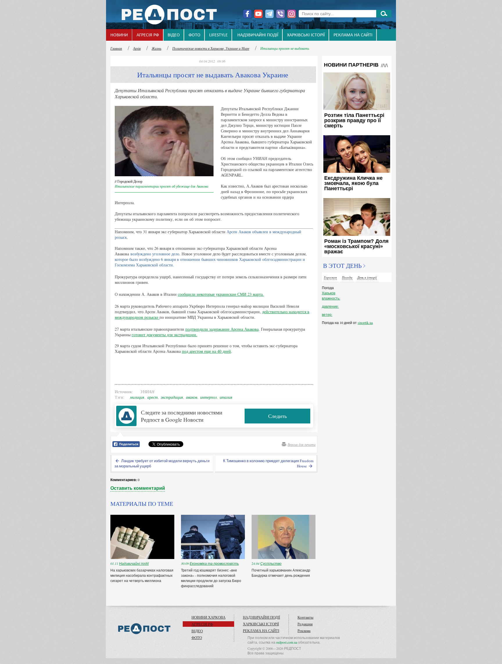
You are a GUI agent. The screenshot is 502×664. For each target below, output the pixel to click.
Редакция (305, 623)
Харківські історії (306, 35)
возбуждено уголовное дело (154, 254)
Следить (277, 415)
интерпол (208, 397)
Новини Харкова (208, 617)
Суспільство (271, 563)
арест (152, 397)
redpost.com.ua (286, 642)
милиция (137, 397)
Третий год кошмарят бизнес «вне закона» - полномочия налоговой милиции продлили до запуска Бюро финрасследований (211, 578)
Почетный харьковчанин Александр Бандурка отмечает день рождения (281, 573)
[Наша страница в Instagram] (291, 13)
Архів (137, 48)
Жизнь (156, 48)
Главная (116, 48)
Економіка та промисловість (214, 563)
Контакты (305, 617)
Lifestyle (218, 35)
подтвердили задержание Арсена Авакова (222, 329)
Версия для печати (301, 444)
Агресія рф (148, 35)
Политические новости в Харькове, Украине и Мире (210, 48)
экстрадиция (172, 397)
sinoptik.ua (365, 322)
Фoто (194, 35)
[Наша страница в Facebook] (247, 13)
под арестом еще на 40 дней (206, 351)
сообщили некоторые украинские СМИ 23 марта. (221, 294)
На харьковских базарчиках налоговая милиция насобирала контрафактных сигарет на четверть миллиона (141, 575)
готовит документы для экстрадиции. (164, 334)
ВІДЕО (174, 35)
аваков (191, 397)
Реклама (304, 630)
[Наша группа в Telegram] (269, 13)
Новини (119, 35)
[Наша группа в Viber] (280, 13)
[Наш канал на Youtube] (258, 13)
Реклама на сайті (353, 35)
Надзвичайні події (257, 35)
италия (226, 397)
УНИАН (147, 391)
